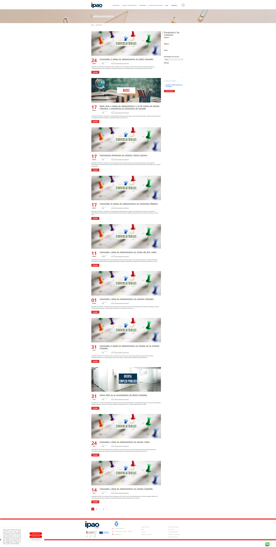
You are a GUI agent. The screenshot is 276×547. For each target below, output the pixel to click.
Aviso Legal (171, 529)
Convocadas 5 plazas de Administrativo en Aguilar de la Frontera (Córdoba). (129, 347)
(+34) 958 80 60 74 (119, 528)
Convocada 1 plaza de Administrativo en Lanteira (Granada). (127, 299)
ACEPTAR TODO (35, 533)
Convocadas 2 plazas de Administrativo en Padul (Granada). (127, 59)
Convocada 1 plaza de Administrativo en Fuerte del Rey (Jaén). (128, 252)
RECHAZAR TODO (36, 536)
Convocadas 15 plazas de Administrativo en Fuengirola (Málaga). (129, 203)
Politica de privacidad (173, 527)
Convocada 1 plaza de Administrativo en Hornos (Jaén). (125, 442)
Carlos (103, 256)
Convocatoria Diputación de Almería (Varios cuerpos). (124, 155)
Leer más (95, 72)
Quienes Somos (145, 527)
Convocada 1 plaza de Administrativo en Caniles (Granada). (126, 489)
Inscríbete (174, 5)
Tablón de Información (173, 534)
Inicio (92, 25)
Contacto (143, 532)
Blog (166, 5)
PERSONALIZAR (35, 539)
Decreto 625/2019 (172, 537)
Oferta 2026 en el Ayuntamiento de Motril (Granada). (123, 395)
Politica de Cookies (172, 532)
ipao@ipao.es (118, 534)
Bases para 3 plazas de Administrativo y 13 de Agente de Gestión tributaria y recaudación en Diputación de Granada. (129, 107)
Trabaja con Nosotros (146, 534)
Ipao (103, 63)
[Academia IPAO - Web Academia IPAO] (96, 5)
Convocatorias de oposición (121, 63)
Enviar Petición (169, 91)
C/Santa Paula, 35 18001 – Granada (123, 531)
